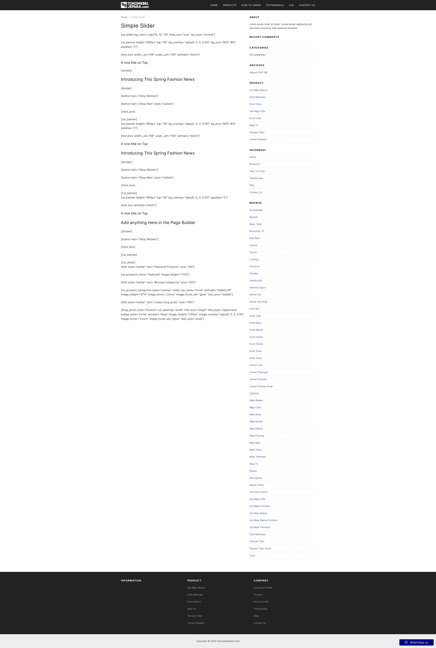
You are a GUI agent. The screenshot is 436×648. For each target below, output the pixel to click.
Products (229, 5)
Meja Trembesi (258, 456)
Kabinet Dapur (258, 287)
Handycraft (256, 280)
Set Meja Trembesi (260, 527)
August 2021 (256, 72)
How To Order (251, 5)
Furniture (254, 266)
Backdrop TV (257, 231)
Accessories (256, 210)
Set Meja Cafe (257, 111)
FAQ (291, 5)
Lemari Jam (256, 365)
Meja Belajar (256, 400)
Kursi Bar (254, 308)
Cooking (254, 259)
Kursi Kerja (255, 322)
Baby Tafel (255, 224)
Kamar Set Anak (258, 301)
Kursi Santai (256, 336)
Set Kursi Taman (259, 491)
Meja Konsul (256, 421)
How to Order (261, 601)
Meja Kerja (255, 414)
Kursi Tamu (256, 104)
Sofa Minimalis (257, 97)
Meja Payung (257, 435)
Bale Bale (255, 238)
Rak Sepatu (256, 477)
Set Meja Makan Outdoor (263, 520)
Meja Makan (256, 428)
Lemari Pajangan (259, 372)
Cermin (253, 245)
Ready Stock (257, 484)
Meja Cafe (255, 407)
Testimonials (275, 5)
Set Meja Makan (258, 90)
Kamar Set (255, 294)
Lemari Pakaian (258, 139)
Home (214, 5)
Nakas (253, 470)
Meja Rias (255, 442)
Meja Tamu (256, 449)
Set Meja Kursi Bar (260, 506)
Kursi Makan (256, 329)
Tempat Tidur (257, 132)
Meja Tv (254, 125)
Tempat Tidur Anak (260, 548)
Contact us (260, 622)
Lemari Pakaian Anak (261, 386)
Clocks (253, 252)
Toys (252, 555)
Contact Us (307, 5)
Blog (256, 615)
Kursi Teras (256, 358)
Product (258, 594)
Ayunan (254, 216)
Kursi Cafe (255, 118)
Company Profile (263, 587)
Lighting (254, 393)
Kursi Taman (256, 343)
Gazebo (254, 273)
